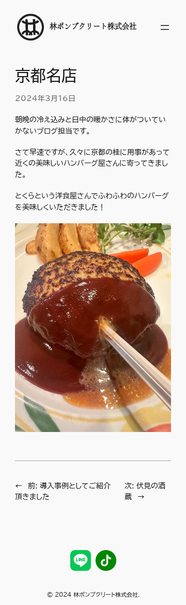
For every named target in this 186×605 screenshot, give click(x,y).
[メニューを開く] (165, 27)
